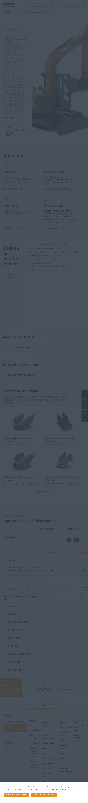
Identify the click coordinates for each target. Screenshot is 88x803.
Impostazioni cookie (16, 795)
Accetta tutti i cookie (44, 795)
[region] (44, 792)
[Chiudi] (83, 789)
